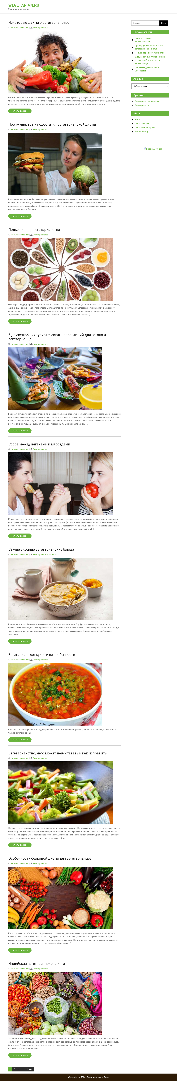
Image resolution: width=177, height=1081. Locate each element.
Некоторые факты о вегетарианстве (38, 22)
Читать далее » (20, 111)
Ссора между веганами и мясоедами (39, 444)
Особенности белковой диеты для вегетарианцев (50, 858)
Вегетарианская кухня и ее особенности (41, 655)
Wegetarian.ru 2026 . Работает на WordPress (88, 1077)
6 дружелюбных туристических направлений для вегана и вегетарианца (150, 60)
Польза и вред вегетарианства (34, 230)
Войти (137, 119)
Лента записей (142, 123)
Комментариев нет (20, 27)
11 (22, 1069)
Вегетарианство (40, 27)
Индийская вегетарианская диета (36, 964)
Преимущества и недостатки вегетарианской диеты (52, 124)
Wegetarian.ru (23, 5)
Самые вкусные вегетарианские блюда (41, 549)
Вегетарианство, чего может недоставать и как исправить (57, 753)
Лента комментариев (145, 127)
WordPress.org (141, 131)
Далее (29, 1069)
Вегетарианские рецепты (45, 554)
